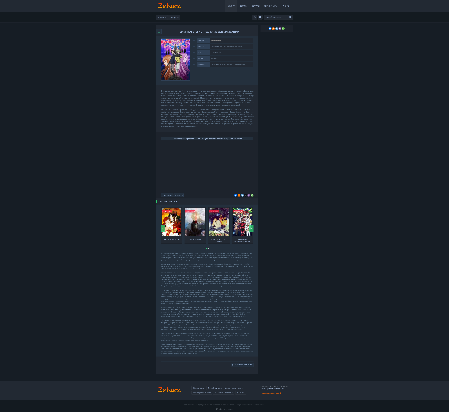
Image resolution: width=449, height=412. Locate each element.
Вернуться (168, 195)
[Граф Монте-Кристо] (171, 222)
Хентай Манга (270, 6)
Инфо (179, 195)
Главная (231, 6)
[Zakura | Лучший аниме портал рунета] (169, 6)
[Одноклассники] (239, 195)
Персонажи (241, 393)
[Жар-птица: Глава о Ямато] (219, 222)
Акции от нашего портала (223, 393)
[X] (245, 195)
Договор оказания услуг (234, 388)
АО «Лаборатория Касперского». (272, 389)
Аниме (286, 6)
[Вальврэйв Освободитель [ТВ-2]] (243, 222)
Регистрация (174, 17)
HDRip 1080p (166, 42)
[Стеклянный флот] (195, 222)
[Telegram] (242, 195)
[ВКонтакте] (235, 195)
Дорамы (243, 6)
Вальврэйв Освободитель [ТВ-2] (242, 240)
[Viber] (248, 195)
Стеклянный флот (195, 239)
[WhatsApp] (252, 195)
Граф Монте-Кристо (171, 239)
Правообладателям (215, 388)
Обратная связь (198, 388)
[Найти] (290, 17)
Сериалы (256, 6)
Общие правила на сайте (202, 393)
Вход (162, 17)
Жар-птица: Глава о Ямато (219, 240)
